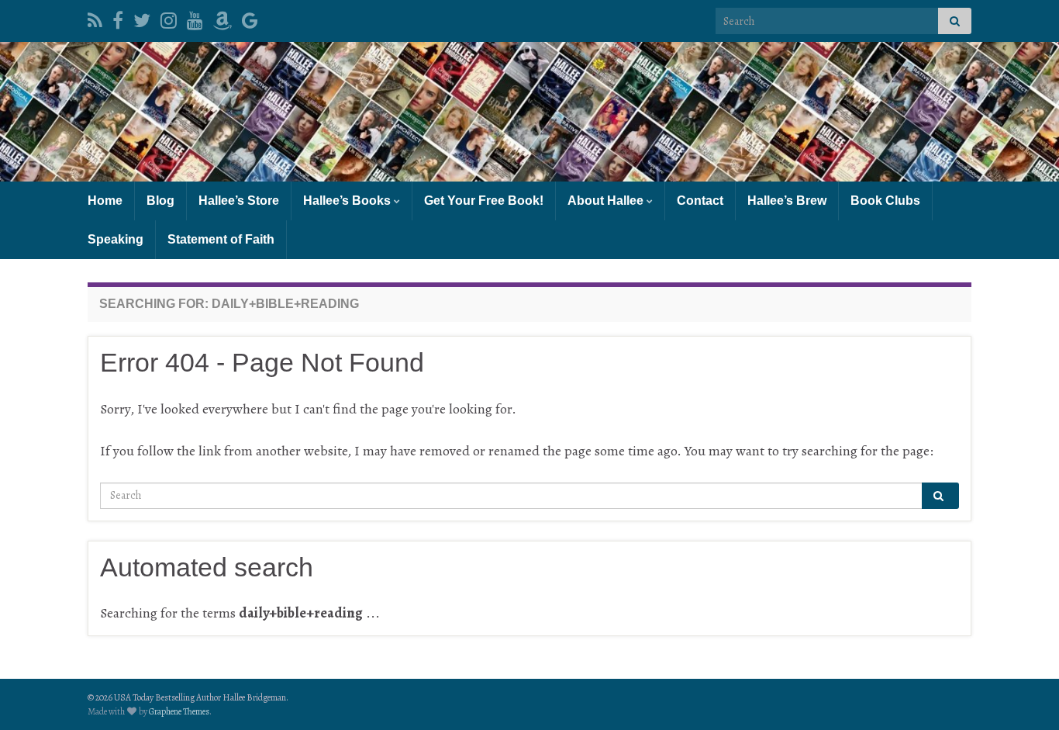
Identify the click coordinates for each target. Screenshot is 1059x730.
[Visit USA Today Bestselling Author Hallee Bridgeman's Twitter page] (141, 17)
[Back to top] (1024, 695)
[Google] (250, 17)
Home (105, 200)
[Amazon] (222, 17)
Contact (700, 200)
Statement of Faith (220, 239)
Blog (160, 200)
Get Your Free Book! (483, 200)
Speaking (115, 239)
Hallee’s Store (238, 200)
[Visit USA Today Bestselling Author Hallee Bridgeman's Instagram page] (168, 17)
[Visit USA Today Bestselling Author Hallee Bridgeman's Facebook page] (117, 17)
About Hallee (607, 200)
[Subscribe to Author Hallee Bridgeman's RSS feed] (95, 17)
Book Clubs (885, 200)
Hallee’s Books (348, 200)
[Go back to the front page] (529, 112)
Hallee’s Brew (786, 200)
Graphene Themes (179, 711)
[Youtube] (195, 17)
